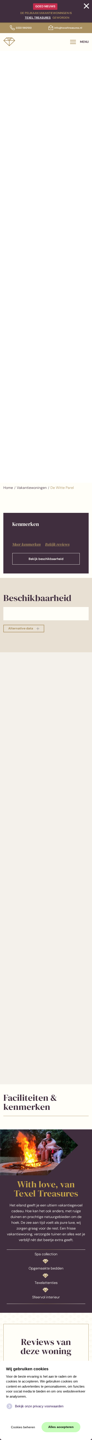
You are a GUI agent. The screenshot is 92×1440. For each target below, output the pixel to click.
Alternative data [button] (20, 628)
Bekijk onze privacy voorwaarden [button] (39, 1406)
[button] (79, 42)
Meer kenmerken (26, 544)
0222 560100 (24, 27)
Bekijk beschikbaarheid (46, 559)
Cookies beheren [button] (23, 1427)
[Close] (86, 6)
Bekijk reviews (57, 544)
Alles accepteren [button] (61, 1427)
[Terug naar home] (9, 42)
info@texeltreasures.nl (68, 27)
